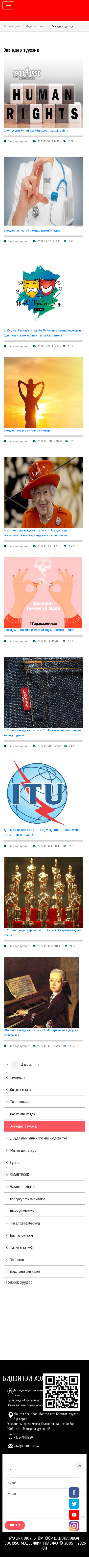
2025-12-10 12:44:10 (49, 141)
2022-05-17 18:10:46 (49, 846)
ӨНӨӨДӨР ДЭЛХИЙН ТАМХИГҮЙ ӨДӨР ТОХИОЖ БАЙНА (39, 630)
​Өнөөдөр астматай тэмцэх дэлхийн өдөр (32, 230)
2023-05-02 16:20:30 (49, 241)
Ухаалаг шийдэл (22, 1187)
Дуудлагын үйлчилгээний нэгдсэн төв (38, 1138)
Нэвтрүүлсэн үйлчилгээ (27, 1199)
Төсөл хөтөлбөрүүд (25, 1223)
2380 (72, 946)
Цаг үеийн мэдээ (22, 1114)
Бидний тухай (12, 26)
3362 (72, 441)
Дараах (26, 1064)
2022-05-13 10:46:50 (49, 1046)
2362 (71, 746)
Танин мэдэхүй (21, 1247)
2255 (70, 846)
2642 (71, 546)
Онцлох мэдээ (20, 1089)
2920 (70, 346)
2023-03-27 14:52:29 (48, 346)
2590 (70, 641)
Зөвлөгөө (17, 1260)
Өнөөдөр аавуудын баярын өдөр (27, 430)
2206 (71, 1046)
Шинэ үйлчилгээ (22, 1211)
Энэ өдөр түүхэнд (18, 141)
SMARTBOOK (19, 1175)
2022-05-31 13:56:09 (48, 641)
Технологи (17, 1077)
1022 (70, 141)
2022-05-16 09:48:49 (49, 946)
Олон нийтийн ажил (25, 1272)
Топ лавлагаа (20, 1102)
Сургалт (16, 1162)
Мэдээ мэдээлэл (36, 26)
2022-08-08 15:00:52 (50, 441)
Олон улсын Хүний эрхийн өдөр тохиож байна (36, 130)
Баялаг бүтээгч (21, 1235)
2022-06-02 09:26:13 (49, 546)
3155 (70, 241)
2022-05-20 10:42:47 (49, 746)
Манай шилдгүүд (23, 1150)
